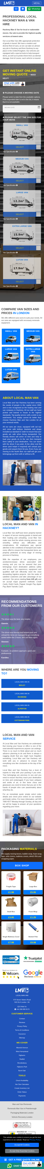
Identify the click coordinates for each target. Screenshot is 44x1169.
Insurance (22, 1034)
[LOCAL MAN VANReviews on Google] (33, 974)
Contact (22, 1018)
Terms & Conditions (22, 1030)
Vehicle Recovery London (22, 1117)
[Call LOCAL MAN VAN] (23, 9)
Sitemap (22, 1038)
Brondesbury (22, 1063)
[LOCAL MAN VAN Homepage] (9, 3)
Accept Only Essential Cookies (22, 1151)
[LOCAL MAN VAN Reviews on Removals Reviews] (11, 959)
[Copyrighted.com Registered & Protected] (22, 1125)
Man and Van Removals (22, 1104)
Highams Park (22, 1067)
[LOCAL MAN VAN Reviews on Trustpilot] (33, 959)
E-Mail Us (23, 1006)
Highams (22, 1055)
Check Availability (22, 1080)
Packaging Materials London (22, 1113)
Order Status (22, 1092)
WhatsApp (36, 9)
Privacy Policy (35, 1140)
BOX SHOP (22, 865)
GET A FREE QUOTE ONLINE (24, 1159)
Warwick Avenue (22, 1048)
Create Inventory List (22, 1088)
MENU (37, 3)
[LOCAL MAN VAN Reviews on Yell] (11, 974)
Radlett (22, 1059)
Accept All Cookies (22, 1145)
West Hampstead (22, 1051)
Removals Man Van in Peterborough (22, 1108)
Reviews (22, 1022)
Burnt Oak (22, 1070)
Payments (22, 1096)
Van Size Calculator (22, 1084)
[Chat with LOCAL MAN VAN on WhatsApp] (10, 1166)
